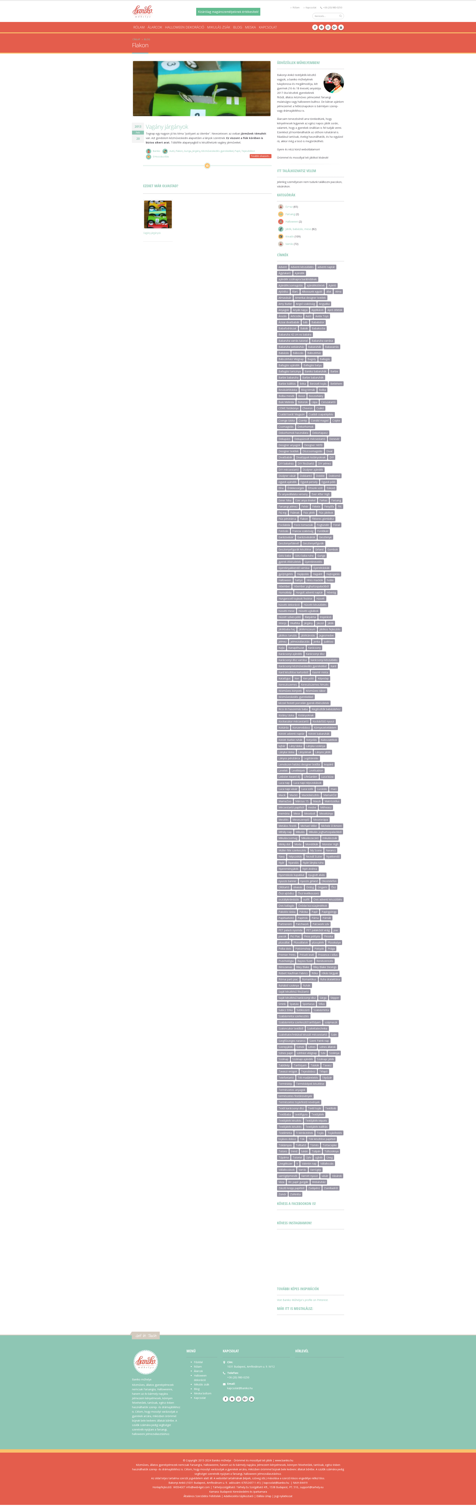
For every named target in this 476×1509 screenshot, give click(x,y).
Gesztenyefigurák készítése (295, 549)
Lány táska (295, 746)
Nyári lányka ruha (313, 862)
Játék (331, 623)
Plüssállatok (301, 942)
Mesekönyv (326, 813)
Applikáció (317, 310)
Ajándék (299, 273)
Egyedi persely (309, 482)
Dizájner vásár (287, 476)
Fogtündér (323, 525)
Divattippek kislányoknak (311, 457)
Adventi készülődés (302, 267)
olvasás (297, 887)
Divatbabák (285, 457)
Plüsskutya (334, 942)
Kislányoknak (306, 715)
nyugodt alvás (316, 875)
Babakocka (318, 328)
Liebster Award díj (289, 776)
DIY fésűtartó (306, 463)
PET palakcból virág (318, 930)
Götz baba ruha (304, 555)
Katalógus (285, 678)
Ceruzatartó (328, 402)
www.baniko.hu (284, 1460)
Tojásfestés (335, 1133)
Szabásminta (321, 1010)
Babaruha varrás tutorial (293, 340)
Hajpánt (317, 574)
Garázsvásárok (306, 537)
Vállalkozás (327, 1163)
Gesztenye (325, 537)
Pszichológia (286, 961)
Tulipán (316, 1151)
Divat (329, 451)
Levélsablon (316, 770)
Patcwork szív (321, 924)
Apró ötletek (334, 310)
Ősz (333, 887)
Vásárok (337, 1176)
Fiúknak (294, 512)
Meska (250, 27)
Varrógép (315, 1169)
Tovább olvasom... (260, 156)
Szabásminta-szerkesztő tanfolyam (300, 1022)
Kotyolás (311, 740)
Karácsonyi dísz (315, 654)
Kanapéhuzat (296, 647)
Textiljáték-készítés (290, 1126)
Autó (172, 151)
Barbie (334, 371)
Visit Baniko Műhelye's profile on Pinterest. (302, 1300)
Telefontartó (286, 1077)
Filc (340, 506)
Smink (282, 1004)
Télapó (323, 1071)
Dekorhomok (305, 426)
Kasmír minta (320, 672)
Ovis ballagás (286, 905)
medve (312, 807)
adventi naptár (326, 267)
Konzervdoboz (301, 727)
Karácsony (314, 647)
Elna (281, 488)
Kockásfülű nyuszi (323, 721)
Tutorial (297, 1157)
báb (305, 322)
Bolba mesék (286, 396)
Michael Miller (308, 826)
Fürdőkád (322, 531)
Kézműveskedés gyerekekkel (217, 151)
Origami (322, 887)
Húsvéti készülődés (315, 604)
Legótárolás (311, 758)
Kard (333, 666)
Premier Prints (287, 955)
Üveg (330, 1157)
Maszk (317, 801)
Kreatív (289, 236)
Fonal (336, 525)
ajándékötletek (316, 285)
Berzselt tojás (318, 383)
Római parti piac (288, 979)
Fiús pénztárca (287, 518)
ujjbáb (319, 1157)
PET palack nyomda (290, 930)
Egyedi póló (328, 482)
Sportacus (309, 1004)
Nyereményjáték (288, 869)
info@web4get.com (198, 1487)
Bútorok (303, 402)
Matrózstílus (332, 801)
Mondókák (311, 844)
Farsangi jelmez (288, 506)
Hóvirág (331, 592)
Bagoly (312, 359)
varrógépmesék (288, 1176)
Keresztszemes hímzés (315, 684)
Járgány (196, 151)
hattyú (299, 580)
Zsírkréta (295, 1194)
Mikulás (300, 832)
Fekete (316, 506)
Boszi (301, 396)
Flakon (179, 151)
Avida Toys (322, 316)
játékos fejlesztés (329, 629)
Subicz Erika (286, 1010)
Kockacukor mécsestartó (294, 721)
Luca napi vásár (288, 789)
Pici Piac (295, 936)
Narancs (331, 850)
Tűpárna (284, 1157)
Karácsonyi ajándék (290, 654)
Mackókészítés (310, 795)
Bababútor (317, 322)
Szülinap (283, 1059)
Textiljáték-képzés (316, 1120)
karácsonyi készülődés (324, 660)
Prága (331, 948)
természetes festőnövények (295, 1096)
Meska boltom (202, 1393)
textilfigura (301, 1114)
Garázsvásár (286, 537)
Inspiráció (325, 617)
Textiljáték (317, 1114)
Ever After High (321, 494)
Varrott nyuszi (309, 1176)
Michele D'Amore (331, 826)
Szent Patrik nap (319, 1040)
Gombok (332, 549)
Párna (315, 918)
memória (284, 813)
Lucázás (322, 789)
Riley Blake (302, 967)
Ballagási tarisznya (290, 371)
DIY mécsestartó (289, 469)
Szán (334, 1034)
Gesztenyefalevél (289, 543)
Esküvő (331, 488)
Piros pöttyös (312, 936)
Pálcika (303, 912)
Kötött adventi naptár (291, 733)
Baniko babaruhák (316, 371)
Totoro (283, 1151)
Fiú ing (282, 512)
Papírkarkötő (286, 918)
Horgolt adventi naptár (309, 592)
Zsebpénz (314, 1188)
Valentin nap (309, 1163)
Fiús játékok (326, 512)
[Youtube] (341, 27)
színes (312, 1047)
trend (294, 1151)
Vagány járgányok (167, 126)
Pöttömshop (303, 948)
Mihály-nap (285, 832)
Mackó (294, 795)
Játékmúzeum (307, 629)
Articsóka (296, 316)
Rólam (296, 7)
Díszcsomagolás (312, 451)
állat (328, 291)
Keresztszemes (288, 684)
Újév (308, 1157)
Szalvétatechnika (317, 1028)
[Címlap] (143, 11)
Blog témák (308, 390)
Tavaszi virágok (288, 1071)
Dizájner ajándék (313, 469)
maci (334, 789)
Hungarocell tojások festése (295, 598)
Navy (282, 856)
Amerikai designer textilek (310, 297)
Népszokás (295, 856)
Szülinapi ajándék (302, 1059)
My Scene (316, 850)
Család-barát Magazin (292, 414)
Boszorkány (316, 396)
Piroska (328, 936)
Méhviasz (326, 807)
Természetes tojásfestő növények (299, 1102)
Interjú (282, 623)
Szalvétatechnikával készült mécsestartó (303, 1034)
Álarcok (155, 27)
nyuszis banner (287, 881)
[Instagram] (328, 27)
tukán (304, 1151)
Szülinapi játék (325, 1059)
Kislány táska (286, 715)
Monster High (330, 844)
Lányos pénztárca (289, 758)
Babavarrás (332, 347)
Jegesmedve (326, 635)
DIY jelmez (324, 463)
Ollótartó (284, 887)
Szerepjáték (286, 1047)
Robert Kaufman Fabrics (293, 973)
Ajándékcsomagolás (291, 285)
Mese (296, 813)
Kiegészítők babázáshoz (326, 709)
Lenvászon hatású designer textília (299, 764)
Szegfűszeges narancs (292, 1040)
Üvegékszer (285, 1163)
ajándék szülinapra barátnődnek (298, 279)
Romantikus (309, 979)
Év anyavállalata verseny (293, 494)
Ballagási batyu (312, 365)
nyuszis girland (309, 881)
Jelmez (283, 641)
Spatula (294, 1004)
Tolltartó (301, 1145)
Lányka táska (286, 752)
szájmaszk (331, 1022)
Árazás (283, 316)
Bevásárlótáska (288, 390)
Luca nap (284, 783)
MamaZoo (285, 801)
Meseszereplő (300, 819)
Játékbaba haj (287, 629)
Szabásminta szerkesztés (294, 1016)
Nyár (281, 862)
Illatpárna (310, 617)
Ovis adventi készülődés (327, 899)
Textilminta (285, 1133)
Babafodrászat (287, 328)
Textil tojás (314, 1108)
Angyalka (324, 304)
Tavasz (327, 1065)
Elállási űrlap (263, 1496)
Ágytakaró (285, 273)
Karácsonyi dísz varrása (293, 660)
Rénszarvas (285, 967)
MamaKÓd (329, 795)
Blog (237, 27)
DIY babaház (286, 463)
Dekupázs (284, 439)
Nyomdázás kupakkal (291, 875)
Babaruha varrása (322, 340)
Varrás (289, 244)
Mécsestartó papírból (291, 807)
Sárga (323, 997)
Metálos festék (288, 826)
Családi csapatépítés (321, 414)
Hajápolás (303, 574)
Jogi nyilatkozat (283, 1496)
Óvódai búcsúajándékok (312, 905)
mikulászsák (330, 838)
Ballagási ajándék (289, 365)
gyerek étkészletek (290, 561)
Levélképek (298, 770)
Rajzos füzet (305, 961)
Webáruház (319, 1182)
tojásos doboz (287, 1139)
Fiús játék (309, 512)
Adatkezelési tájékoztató (238, 1496)
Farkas (323, 500)
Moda (297, 844)
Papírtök (303, 918)
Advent (283, 267)
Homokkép (285, 592)
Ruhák (306, 985)
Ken (297, 678)
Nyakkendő (333, 856)
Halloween (291, 221)
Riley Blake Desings (325, 967)
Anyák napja (300, 310)
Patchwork (302, 924)
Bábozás (298, 353)
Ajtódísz (283, 291)
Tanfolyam (300, 1065)
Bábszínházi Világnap (291, 359)
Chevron (308, 408)
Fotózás (283, 531)
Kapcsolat (310, 7)
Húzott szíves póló (290, 617)
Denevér (334, 439)
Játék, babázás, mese (298, 229)
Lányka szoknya (315, 746)
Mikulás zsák (218, 27)
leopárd (328, 764)
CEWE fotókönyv (289, 408)
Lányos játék (323, 752)
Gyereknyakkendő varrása (294, 568)
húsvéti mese (287, 611)
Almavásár (285, 297)
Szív (323, 1053)
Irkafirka (295, 623)
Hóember (284, 586)
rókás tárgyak (330, 973)
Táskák (315, 1065)
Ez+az (289, 206)
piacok (282, 936)
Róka (315, 973)
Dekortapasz (320, 433)
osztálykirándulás (289, 899)
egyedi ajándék (288, 482)
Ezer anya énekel (305, 500)
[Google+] (334, 27)
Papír (237, 151)
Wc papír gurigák (298, 1182)
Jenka (316, 641)
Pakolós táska (287, 912)
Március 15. (302, 801)
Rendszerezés (324, 961)
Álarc (295, 291)
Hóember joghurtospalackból (311, 586)
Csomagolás (286, 426)
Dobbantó (306, 476)
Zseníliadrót (331, 1188)
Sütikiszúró (303, 1010)
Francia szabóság (302, 531)
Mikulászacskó (310, 838)
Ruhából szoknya (289, 985)
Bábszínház (314, 353)
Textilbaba (285, 1114)
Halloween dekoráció (184, 27)
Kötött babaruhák (318, 733)
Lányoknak (304, 752)
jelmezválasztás (300, 641)
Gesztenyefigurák (313, 543)
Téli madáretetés (308, 1077)
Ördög (310, 887)
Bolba (322, 390)
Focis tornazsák (303, 525)
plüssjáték (318, 942)
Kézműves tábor (316, 690)
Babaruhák (314, 347)
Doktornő (334, 476)
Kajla (281, 647)
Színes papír (286, 1053)
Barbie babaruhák (313, 377)
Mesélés (284, 819)
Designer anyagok (289, 445)
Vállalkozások (287, 1169)
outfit (306, 899)
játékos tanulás (288, 635)
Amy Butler (285, 304)
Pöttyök (319, 948)
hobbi (330, 580)
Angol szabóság (305, 304)
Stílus (322, 1004)
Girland (319, 549)
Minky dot (284, 844)
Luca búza (327, 776)
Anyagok (284, 310)
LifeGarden (310, 776)
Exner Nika (285, 500)
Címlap (136, 39)
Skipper (334, 997)
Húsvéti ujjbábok (308, 611)
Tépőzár (327, 1077)
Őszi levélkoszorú (308, 893)
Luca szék (307, 789)
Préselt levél (307, 955)
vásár (325, 1176)
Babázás (284, 353)
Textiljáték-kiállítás (316, 1126)
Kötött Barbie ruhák (290, 740)
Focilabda (284, 525)
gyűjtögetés (286, 574)
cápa (314, 402)
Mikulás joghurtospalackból (325, 832)
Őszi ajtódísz (286, 893)
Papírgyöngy (329, 912)
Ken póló (308, 678)
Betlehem (336, 383)
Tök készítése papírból (321, 1139)
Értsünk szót (315, 488)
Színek (300, 1047)
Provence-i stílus (328, 955)
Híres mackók (315, 580)
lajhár (282, 746)
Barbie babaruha (288, 377)
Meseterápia (320, 819)
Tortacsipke (330, 1145)
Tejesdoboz (248, 151)
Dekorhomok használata (293, 433)
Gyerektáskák (321, 568)
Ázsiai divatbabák (289, 322)
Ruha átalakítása (330, 979)
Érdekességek (295, 488)
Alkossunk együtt (312, 291)
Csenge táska (287, 420)
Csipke (336, 420)
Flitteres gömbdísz (323, 518)
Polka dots (285, 948)
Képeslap (323, 678)
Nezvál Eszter (314, 856)
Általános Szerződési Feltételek (202, 1496)
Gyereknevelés (313, 561)
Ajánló (332, 285)
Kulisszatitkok (329, 740)
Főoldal (198, 1362)
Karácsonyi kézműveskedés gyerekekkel (303, 666)
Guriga (187, 151)
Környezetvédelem (325, 727)
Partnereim (285, 924)
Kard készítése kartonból (293, 672)
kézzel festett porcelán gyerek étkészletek (304, 703)
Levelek (283, 770)
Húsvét (320, 598)
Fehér (304, 506)
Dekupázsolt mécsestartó (309, 439)
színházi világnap (307, 1053)
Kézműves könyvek (290, 690)
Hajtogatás (333, 574)
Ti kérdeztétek (304, 1133)
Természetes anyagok (292, 1090)
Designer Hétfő (313, 445)
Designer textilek (289, 451)
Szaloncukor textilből (291, 1028)
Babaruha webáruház (291, 347)
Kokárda (284, 727)
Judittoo (328, 641)
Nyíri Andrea (309, 869)
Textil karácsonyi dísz (291, 1108)
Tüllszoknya (331, 1151)
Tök (302, 1139)
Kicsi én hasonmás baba (293, 709)
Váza (281, 1182)
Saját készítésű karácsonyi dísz (297, 997)
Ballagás (325, 359)
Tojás (320, 1133)
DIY (331, 457)
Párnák (327, 918)
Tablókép (284, 1065)
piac (336, 930)
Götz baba (285, 555)
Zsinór (282, 1194)
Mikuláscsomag (288, 838)
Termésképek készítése (310, 1083)
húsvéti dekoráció (289, 604)
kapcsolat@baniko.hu (240, 1388)
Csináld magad (320, 420)
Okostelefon (329, 881)
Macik (282, 795)
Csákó (320, 408)
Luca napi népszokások (307, 783)
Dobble (320, 476)
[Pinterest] (321, 27)
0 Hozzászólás (161, 156)
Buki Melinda (286, 402)
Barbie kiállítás (287, 383)
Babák (304, 328)
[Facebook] (315, 27)
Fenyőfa (329, 506)
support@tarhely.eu (312, 1487)
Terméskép (285, 1083)
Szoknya (334, 1053)
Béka (303, 383)
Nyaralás (293, 862)
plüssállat (284, 942)
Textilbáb (330, 1108)
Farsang (290, 214)
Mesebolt (309, 813)
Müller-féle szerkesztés (292, 850)
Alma (338, 291)
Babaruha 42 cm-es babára (295, 334)
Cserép (303, 420)
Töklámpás (285, 1145)
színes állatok (327, 1047)
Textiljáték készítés (290, 1120)
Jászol (320, 623)
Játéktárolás (308, 635)
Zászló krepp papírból (291, 1188)
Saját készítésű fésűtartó (294, 991)
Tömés (314, 1145)
